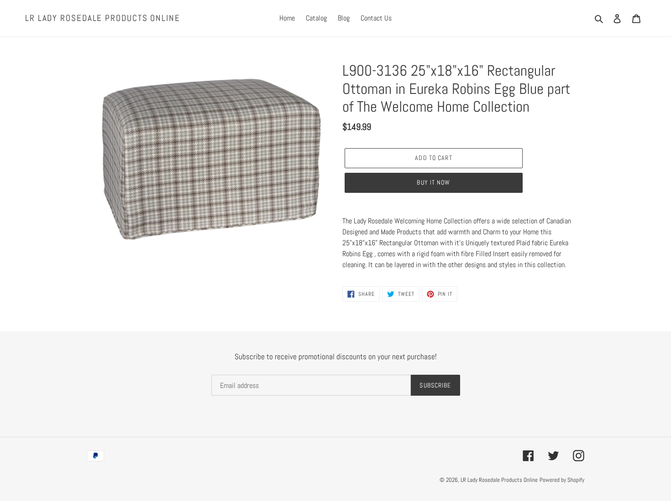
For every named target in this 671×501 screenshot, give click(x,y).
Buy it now (433, 182)
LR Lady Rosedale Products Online (102, 18)
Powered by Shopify (562, 480)
